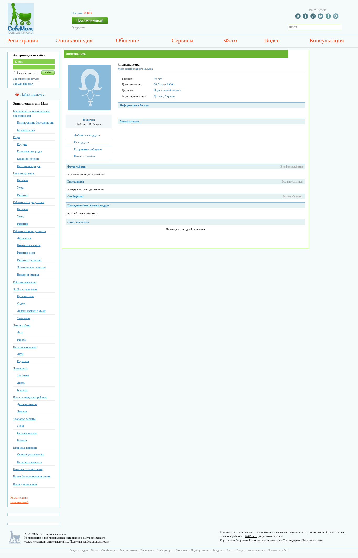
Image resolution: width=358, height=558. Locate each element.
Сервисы (182, 40)
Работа (21, 339)
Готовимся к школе (28, 245)
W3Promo (251, 536)
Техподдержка (292, 540)
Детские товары (27, 404)
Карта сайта (227, 540)
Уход (20, 187)
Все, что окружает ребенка (30, 397)
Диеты (21, 382)
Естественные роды (29, 151)
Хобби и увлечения (25, 289)
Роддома (218, 550)
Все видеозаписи (292, 181)
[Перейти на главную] (21, 33)
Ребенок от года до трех (28, 202)
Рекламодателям (312, 540)
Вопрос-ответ (128, 550)
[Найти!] (345, 27)
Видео (272, 40)
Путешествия (25, 296)
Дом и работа (21, 325)
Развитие (22, 194)
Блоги (94, 550)
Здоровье (23, 375)
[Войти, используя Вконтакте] (298, 17)
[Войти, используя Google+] (313, 17)
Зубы (20, 425)
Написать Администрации (265, 540)
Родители (23, 361)
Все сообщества (293, 196)
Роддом (22, 144)
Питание (22, 180)
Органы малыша (27, 432)
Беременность (26, 129)
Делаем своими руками (31, 310)
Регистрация (22, 40)
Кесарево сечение (28, 158)
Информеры (164, 550)
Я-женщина (20, 368)
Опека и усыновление (30, 454)
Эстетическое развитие (31, 267)
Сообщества (109, 550)
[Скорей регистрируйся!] (90, 22)
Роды (16, 137)
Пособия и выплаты (29, 461)
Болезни (22, 440)
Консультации (256, 550)
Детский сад (24, 237)
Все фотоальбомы (291, 166)
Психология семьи (24, 346)
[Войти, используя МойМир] (336, 17)
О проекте (78, 28)
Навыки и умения (28, 274)
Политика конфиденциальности (89, 541)
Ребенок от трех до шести (29, 231)
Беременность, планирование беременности (31, 113)
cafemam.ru (98, 537)
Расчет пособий (278, 550)
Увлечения (23, 318)
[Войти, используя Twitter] (321, 17)
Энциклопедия (74, 40)
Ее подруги (81, 142)
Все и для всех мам (25, 483)
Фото (230, 40)
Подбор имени (200, 550)
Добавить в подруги (87, 135)
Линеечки (182, 550)
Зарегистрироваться (26, 78)
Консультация (327, 40)
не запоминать (27, 73)
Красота (22, 389)
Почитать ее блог (85, 156)
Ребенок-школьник (24, 281)
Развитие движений (29, 259)
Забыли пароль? (23, 83)
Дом (20, 332)
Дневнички (147, 550)
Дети (20, 353)
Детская (22, 411)
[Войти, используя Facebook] (306, 17)
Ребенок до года (23, 173)
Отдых (21, 303)
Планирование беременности (35, 122)
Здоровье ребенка (24, 418)
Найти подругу (32, 94)
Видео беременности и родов (31, 476)
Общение (127, 40)
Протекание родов (28, 166)
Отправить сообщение (88, 149)
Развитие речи (26, 252)
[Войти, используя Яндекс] (329, 17)
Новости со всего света (27, 469)
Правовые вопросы (25, 447)
